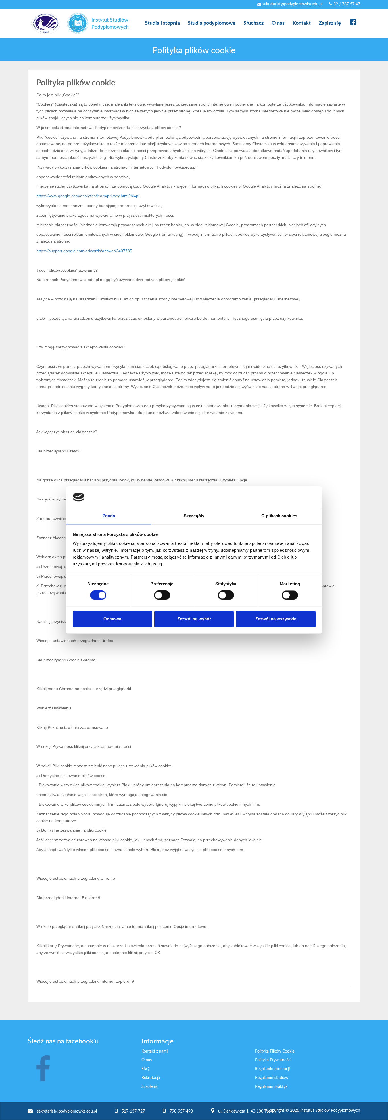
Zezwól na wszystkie (275, 618)
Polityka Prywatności (273, 1060)
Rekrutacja (150, 1078)
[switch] (162, 595)
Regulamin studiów (271, 1078)
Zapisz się (330, 23)
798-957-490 (181, 1111)
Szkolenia (149, 1087)
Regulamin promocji (272, 1069)
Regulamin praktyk (271, 1087)
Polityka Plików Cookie (274, 1051)
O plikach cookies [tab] (279, 515)
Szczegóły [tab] (194, 515)
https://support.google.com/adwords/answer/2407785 (84, 251)
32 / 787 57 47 (346, 4)
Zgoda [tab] (109, 515)
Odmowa (112, 618)
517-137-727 (133, 1111)
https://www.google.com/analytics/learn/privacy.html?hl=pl (87, 196)
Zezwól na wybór (194, 618)
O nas (146, 1060)
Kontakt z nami (154, 1051)
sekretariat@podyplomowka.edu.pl (291, 4)
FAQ (145, 1069)
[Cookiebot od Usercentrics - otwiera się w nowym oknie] (291, 497)
